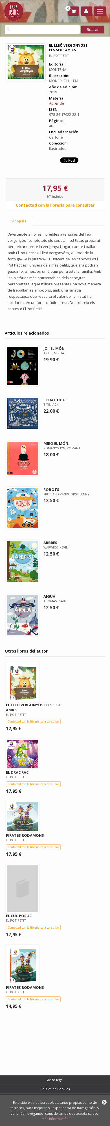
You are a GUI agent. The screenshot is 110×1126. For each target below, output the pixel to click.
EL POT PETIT (59, 55)
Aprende (56, 103)
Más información (55, 1118)
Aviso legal (55, 1080)
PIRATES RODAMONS (25, 835)
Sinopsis (18, 221)
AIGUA (49, 596)
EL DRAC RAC (17, 772)
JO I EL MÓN (54, 348)
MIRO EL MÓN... (57, 443)
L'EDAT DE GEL (56, 399)
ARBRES (50, 542)
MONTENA (57, 69)
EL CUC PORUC (19, 915)
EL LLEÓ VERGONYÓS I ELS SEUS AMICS (34, 707)
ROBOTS (51, 489)
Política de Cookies (55, 1089)
